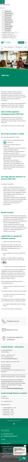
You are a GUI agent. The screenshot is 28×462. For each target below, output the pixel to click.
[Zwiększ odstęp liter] (14, 37)
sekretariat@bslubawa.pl (10, 358)
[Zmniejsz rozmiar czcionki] (11, 34)
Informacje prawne (6, 443)
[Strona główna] (1, 47)
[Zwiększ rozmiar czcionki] (13, 34)
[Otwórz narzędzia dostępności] (2, 2)
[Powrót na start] (5, 42)
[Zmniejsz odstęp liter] (12, 37)
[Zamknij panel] (4, 8)
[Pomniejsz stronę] (15, 32)
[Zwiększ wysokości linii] (16, 36)
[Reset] (1, 8)
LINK (23, 125)
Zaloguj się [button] (21, 42)
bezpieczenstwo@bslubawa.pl (15, 388)
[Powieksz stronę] (17, 32)
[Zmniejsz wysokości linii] (14, 36)
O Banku (3, 439)
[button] (26, 42)
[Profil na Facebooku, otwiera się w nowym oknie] (14, 424)
